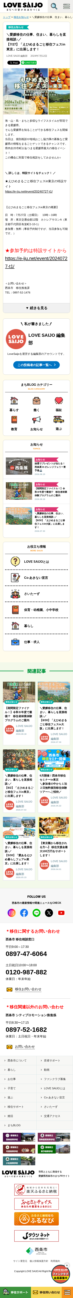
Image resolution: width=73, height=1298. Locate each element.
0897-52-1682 (26, 1029)
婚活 (10, 1116)
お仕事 (12, 1079)
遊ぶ (10, 1097)
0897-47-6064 (26, 953)
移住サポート (16, 1106)
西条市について (17, 1060)
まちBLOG (14, 1125)
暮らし (12, 1069)
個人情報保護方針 (39, 1261)
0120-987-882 (26, 972)
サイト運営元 (20, 1261)
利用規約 (55, 1261)
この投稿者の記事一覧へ (35, 365)
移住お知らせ (16, 27)
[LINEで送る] (29, 62)
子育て (12, 1088)
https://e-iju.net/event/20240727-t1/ (29, 191)
